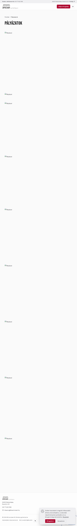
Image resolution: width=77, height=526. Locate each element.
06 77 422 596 (19, 1)
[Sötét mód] (35, 520)
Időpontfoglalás (63, 6)
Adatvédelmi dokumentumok (10, 520)
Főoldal (7, 17)
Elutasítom (61, 521)
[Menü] (73, 6)
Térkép (71, 1)
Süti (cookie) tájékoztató (25, 520)
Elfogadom (50, 521)
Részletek (66, 517)
